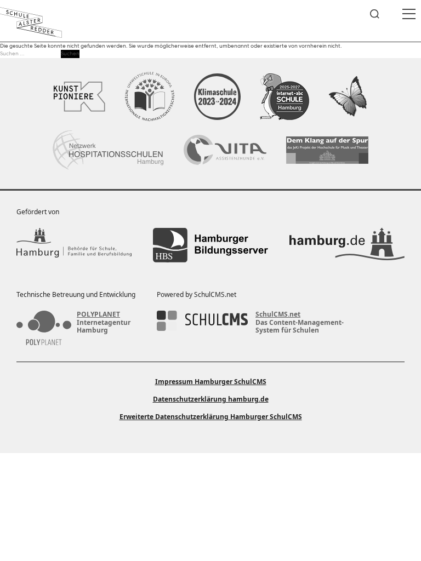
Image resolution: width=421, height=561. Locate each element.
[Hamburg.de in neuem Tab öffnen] (347, 245)
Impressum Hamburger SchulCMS (210, 381)
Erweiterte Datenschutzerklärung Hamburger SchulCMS (211, 416)
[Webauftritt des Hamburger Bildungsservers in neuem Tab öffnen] (210, 245)
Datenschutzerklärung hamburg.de (211, 399)
